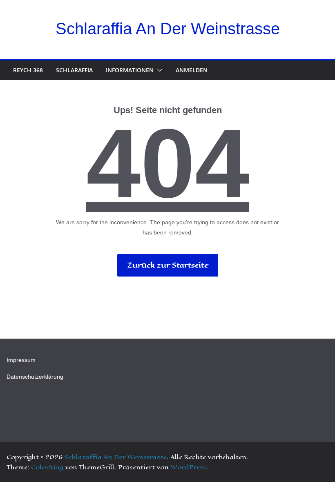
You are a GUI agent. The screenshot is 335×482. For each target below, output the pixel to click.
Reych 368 (28, 70)
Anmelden (192, 70)
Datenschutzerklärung (35, 376)
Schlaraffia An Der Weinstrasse (168, 29)
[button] (158, 70)
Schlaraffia (74, 70)
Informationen (130, 70)
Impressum (21, 360)
